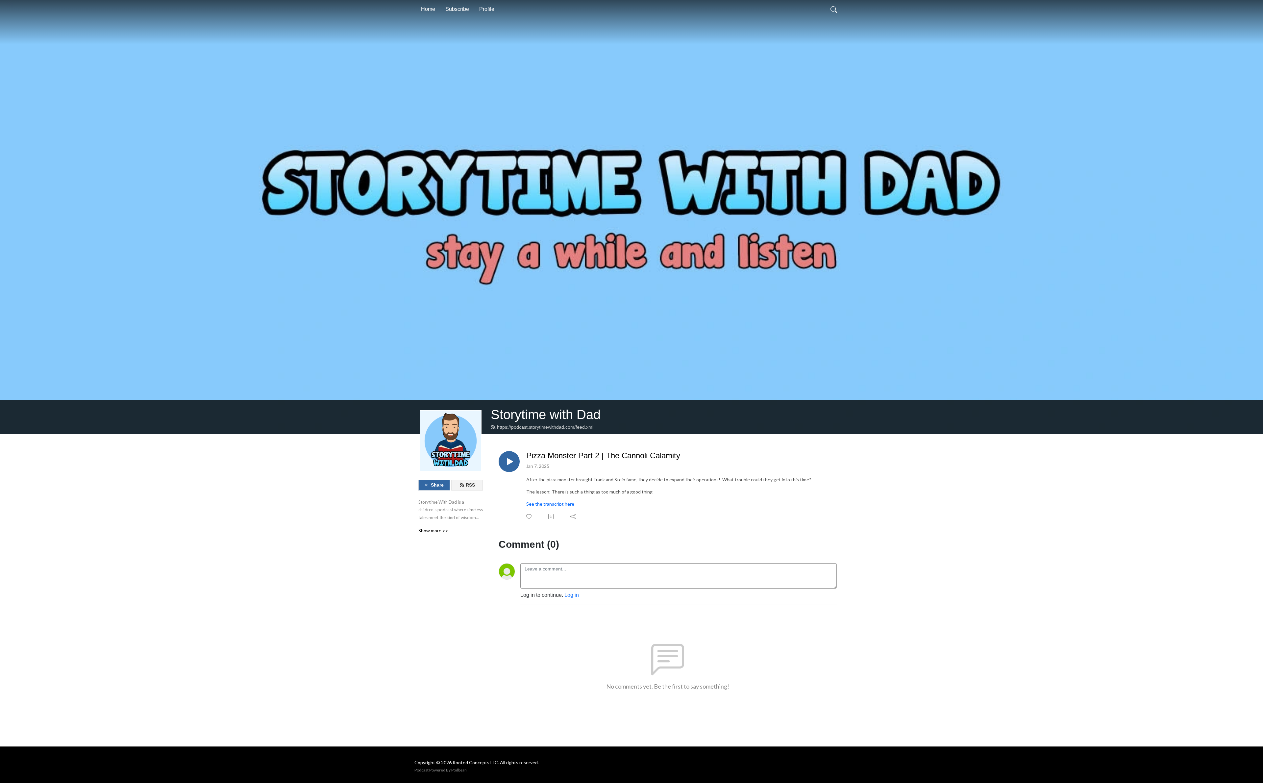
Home (428, 9)
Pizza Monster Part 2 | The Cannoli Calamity (603, 455)
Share (437, 485)
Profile (486, 9)
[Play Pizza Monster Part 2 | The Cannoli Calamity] (509, 461)
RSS (470, 485)
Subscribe (457, 9)
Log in (571, 595)
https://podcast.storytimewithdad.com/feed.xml (545, 427)
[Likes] (529, 516)
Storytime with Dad (546, 414)
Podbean (459, 770)
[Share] (573, 516)
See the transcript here (550, 504)
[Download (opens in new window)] (551, 516)
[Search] (834, 9)
